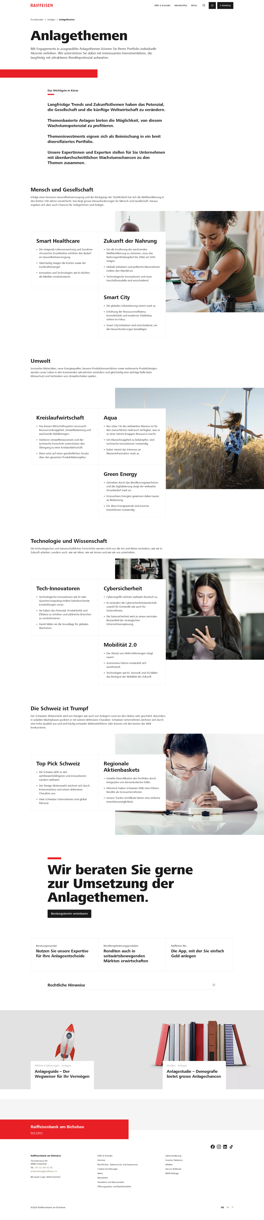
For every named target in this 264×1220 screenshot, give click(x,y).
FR (228, 1207)
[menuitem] (162, 5)
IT (232, 1207)
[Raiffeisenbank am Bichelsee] (42, 5)
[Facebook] (213, 1147)
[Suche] (204, 5)
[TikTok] (231, 1147)
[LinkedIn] (225, 1147)
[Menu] (212, 5)
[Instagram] (219, 1147)
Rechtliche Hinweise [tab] (66, 985)
